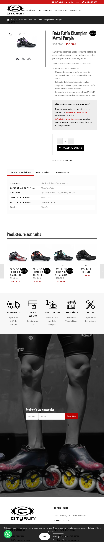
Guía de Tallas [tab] (42, 172)
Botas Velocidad (66, 160)
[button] (8, 534)
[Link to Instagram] (20, 34)
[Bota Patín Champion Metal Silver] (2, 271)
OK (44, 536)
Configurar (58, 536)
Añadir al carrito (72, 147)
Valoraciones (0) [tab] (61, 172)
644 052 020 (91, 2)
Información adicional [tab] (20, 172)
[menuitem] (11, 10)
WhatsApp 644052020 (76, 112)
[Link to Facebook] (24, 34)
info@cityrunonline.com (67, 2)
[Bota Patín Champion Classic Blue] (102, 271)
